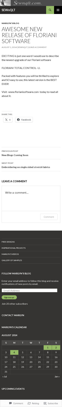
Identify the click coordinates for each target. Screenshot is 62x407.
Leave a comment (37, 47)
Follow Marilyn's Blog (16, 273)
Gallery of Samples (12, 260)
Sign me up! (9, 297)
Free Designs (8, 242)
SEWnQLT (8, 10)
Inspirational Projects (13, 248)
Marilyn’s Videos (10, 254)
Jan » (57, 376)
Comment (49, 216)
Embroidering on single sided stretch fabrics (26, 165)
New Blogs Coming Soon (15, 153)
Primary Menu (58, 10)
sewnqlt (22, 47)
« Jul (4, 376)
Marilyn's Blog (10, 23)
